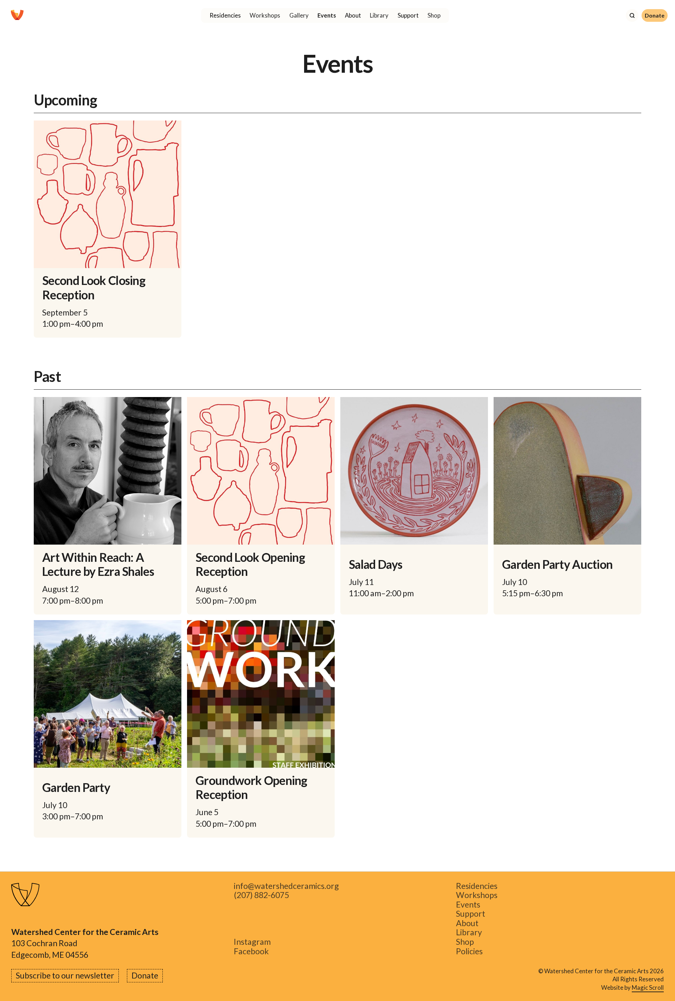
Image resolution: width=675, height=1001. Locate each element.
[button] (225, 15)
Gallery (299, 15)
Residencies (476, 886)
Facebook (251, 951)
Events (326, 15)
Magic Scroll (648, 987)
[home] (17, 15)
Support (470, 914)
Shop (434, 15)
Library (379, 15)
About (467, 923)
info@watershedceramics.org (286, 886)
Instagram (252, 942)
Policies (469, 951)
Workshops (265, 15)
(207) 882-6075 (261, 895)
